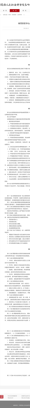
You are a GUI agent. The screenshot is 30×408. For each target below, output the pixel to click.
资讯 (24, 10)
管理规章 (14, 14)
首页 (5, 10)
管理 (14, 10)
